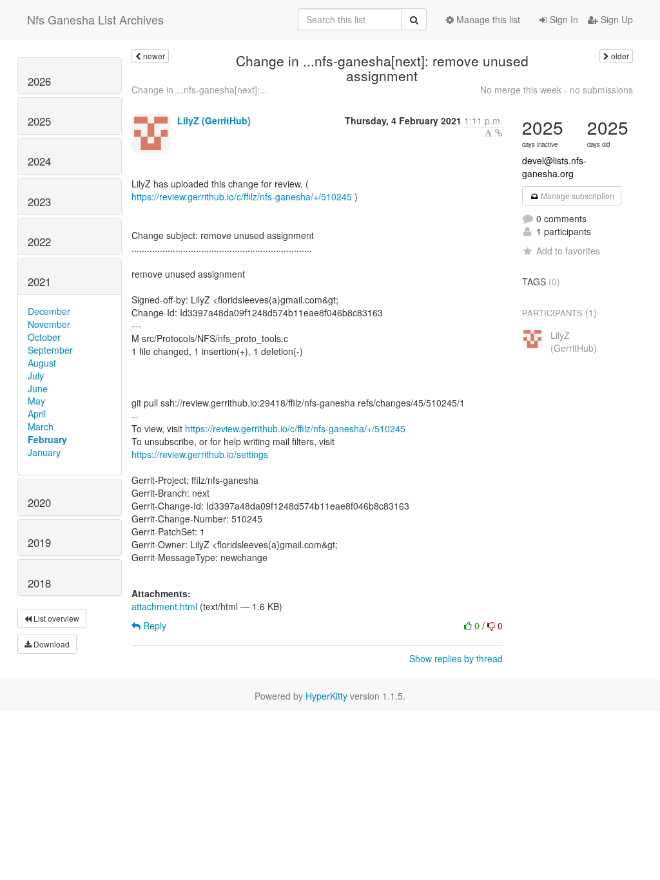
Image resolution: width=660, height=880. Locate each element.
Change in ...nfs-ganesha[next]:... (199, 89)
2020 (39, 502)
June (38, 388)
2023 (39, 201)
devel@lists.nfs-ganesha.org (554, 167)
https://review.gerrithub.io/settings (199, 454)
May (36, 400)
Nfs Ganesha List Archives (95, 19)
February (47, 439)
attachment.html (164, 606)
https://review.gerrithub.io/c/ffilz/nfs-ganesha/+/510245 (241, 196)
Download (51, 643)
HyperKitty (326, 695)
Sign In (562, 19)
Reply (153, 625)
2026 (39, 81)
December (49, 311)
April (37, 413)
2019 (39, 542)
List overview (55, 618)
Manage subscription (576, 195)
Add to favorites (568, 250)
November (49, 324)
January (44, 452)
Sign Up (615, 19)
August (42, 362)
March (40, 426)
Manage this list (487, 19)
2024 (39, 161)
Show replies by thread (456, 658)
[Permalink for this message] (499, 133)
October (44, 336)
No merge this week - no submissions (556, 89)
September (50, 349)
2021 (39, 281)
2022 (39, 241)
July (36, 375)
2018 (39, 583)
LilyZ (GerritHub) (214, 120)
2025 (39, 121)
